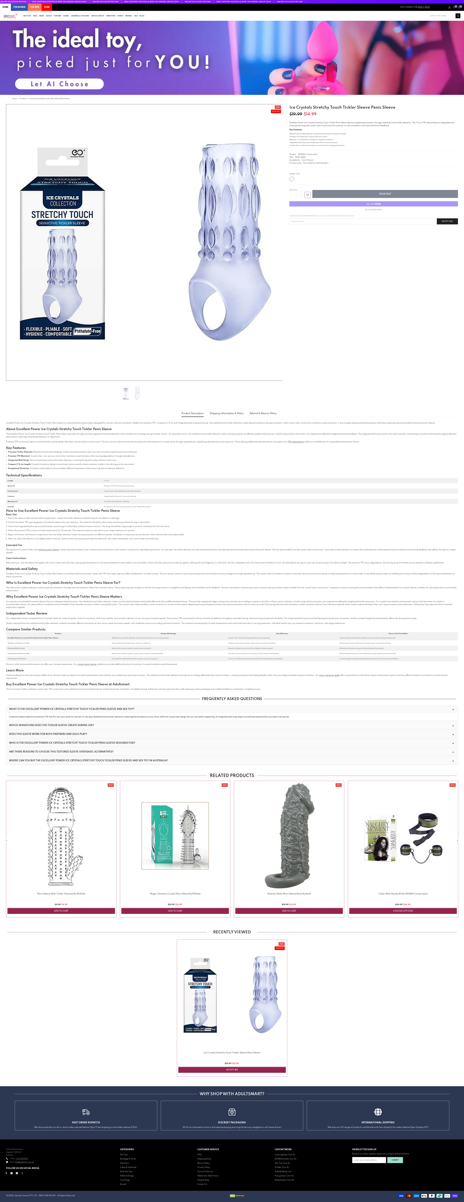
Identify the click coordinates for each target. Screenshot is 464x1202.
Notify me (232, 1070)
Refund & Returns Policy (263, 413)
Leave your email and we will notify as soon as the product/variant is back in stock (321, 216)
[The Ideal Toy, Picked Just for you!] (232, 58)
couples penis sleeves (87, 664)
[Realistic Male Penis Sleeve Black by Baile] (289, 836)
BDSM (47, 7)
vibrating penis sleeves (48, 550)
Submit (395, 1160)
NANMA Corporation (308, 154)
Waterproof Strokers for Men (18, 643)
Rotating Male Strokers (16, 648)
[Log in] (449, 7)
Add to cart (61, 911)
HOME (5, 7)
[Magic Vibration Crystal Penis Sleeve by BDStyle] (175, 836)
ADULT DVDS (424, 7)
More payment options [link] (373, 209)
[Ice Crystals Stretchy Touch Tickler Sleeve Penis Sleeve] (232, 995)
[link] (307, 195)
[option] (144, 242)
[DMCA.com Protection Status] (237, 1195)
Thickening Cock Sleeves (17, 659)
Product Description (192, 413)
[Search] (444, 15)
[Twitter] (22, 1173)
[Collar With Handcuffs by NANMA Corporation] (403, 836)
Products (23, 98)
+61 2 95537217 (22, 1158)
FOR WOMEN (19, 7)
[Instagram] (11, 1173)
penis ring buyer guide (329, 675)
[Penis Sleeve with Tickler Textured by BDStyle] (61, 836)
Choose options (403, 911)
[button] (6, 841)
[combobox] (442, 15)
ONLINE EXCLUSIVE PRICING (13, 2)
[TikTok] (17, 1173)
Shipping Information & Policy (227, 413)
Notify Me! (447, 221)
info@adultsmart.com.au (24, 1162)
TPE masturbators (296, 442)
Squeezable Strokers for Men (18, 653)
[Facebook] (6, 1173)
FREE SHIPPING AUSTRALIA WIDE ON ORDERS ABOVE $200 (59, 2)
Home (14, 98)
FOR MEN (34, 7)
